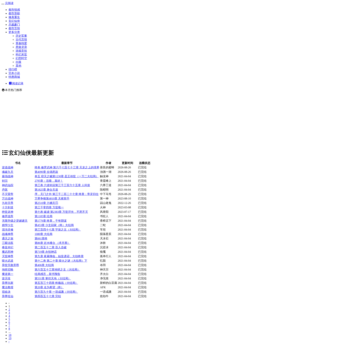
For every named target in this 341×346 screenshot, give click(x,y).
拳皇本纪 (7, 247)
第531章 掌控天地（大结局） (53, 278)
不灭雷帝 (7, 194)
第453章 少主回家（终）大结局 (54, 225)
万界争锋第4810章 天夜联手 (52, 198)
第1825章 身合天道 (46, 189)
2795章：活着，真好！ (49, 180)
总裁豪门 (14, 24)
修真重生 (14, 17)
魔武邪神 (7, 251)
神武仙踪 (7, 185)
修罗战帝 (7, 216)
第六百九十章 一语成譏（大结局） (56, 291)
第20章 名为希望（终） (49, 287)
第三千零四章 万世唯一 (49, 207)
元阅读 (9, 3)
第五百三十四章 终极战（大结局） (56, 282)
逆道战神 (7, 167)
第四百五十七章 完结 (48, 296)
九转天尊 (7, 202)
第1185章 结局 (43, 216)
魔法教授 (7, 287)
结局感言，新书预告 (47, 273)
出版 (18, 61)
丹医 (5, 189)
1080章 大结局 (43, 234)
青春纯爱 (21, 43)
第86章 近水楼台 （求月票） (52, 242)
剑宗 (5, 180)
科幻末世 (21, 54)
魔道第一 (7, 273)
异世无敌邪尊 (10, 265)
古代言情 (21, 39)
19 (10, 338)
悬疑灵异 (21, 46)
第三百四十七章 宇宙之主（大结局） (58, 229)
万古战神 (7, 198)
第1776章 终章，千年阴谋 (51, 220)
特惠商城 (14, 76)
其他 (18, 65)
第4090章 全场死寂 (46, 171)
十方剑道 (7, 207)
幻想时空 (21, 58)
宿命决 (6, 291)
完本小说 (14, 73)
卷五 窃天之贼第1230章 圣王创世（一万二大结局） (67, 176)
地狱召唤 (7, 269)
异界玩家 (7, 282)
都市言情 (14, 28)
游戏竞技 (21, 50)
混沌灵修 (7, 229)
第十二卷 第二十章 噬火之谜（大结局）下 (61, 260)
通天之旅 (7, 238)
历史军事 (21, 35)
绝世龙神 (7, 211)
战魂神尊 (7, 234)
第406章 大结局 (44, 265)
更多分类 (14, 32)
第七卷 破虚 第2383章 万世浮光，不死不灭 (61, 211)
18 (10, 335)
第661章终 (41, 238)
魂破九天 (7, 171)
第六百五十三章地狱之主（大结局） (57, 269)
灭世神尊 (7, 256)
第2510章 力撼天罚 (46, 202)
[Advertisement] (170, 120)
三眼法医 (7, 242)
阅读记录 (17, 83)
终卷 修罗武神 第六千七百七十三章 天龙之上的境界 (67, 167)
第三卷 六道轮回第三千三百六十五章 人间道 (62, 185)
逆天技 (6, 278)
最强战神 (7, 176)
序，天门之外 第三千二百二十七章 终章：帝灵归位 (67, 194)
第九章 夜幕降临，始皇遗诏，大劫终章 (59, 256)
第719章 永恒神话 (46, 251)
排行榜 (13, 69)
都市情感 (14, 9)
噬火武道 (7, 260)
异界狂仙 (7, 296)
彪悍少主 (7, 225)
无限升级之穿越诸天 (15, 220)
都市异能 (14, 13)
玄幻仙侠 (14, 20)
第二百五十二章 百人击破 (51, 247)
